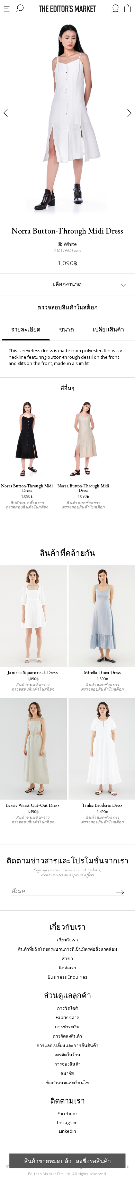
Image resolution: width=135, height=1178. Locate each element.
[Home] (68, 9)
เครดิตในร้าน (67, 1055)
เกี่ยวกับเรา (67, 940)
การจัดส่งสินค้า (67, 1036)
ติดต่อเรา (67, 968)
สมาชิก (67, 1073)
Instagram (67, 1123)
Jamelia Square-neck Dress (32, 672)
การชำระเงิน (67, 1027)
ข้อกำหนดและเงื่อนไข (67, 1083)
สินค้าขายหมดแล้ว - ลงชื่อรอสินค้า (67, 1161)
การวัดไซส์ (67, 1008)
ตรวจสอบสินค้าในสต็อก (67, 307)
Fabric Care (67, 1017)
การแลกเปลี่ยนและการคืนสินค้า (68, 1045)
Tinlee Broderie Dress (102, 805)
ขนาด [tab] (66, 329)
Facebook (67, 1114)
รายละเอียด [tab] (26, 329)
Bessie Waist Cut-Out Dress (33, 805)
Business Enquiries (67, 977)
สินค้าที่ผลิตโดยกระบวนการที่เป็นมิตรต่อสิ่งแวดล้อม (67, 949)
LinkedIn (67, 1131)
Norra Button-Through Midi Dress (27, 488)
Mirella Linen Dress (102, 672)
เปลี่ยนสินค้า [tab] (108, 329)
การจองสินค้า (67, 1064)
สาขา (67, 958)
